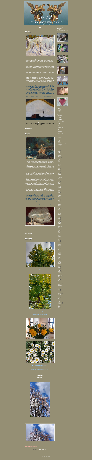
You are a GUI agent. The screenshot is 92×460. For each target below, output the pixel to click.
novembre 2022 (59, 185)
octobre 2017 (59, 235)
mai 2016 (59, 249)
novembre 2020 (59, 205)
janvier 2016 (59, 252)
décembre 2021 (59, 194)
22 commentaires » (43, 449)
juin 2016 (59, 248)
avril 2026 (59, 152)
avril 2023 (59, 181)
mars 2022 (59, 192)
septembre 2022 (60, 187)
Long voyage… (28, 133)
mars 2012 (59, 290)
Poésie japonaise (60, 141)
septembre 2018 (60, 226)
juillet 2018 (59, 228)
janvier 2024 (59, 174)
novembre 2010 (59, 303)
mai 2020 (59, 210)
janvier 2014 (59, 272)
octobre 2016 (59, 245)
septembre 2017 (60, 236)
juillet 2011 (59, 296)
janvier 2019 (59, 223)
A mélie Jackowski (60, 115)
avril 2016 (59, 250)
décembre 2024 (59, 165)
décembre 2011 (59, 292)
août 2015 (59, 256)
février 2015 (59, 261)
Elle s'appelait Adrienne (60, 127)
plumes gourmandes (60, 111)
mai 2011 (59, 298)
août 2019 (59, 217)
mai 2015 (59, 259)
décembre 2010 (59, 302)
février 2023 (59, 183)
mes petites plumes (60, 109)
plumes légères (39, 449)
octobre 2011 (59, 294)
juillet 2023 (59, 179)
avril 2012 (59, 289)
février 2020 (59, 212)
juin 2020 (59, 209)
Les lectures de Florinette (60, 135)
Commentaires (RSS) (48, 456)
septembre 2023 (60, 177)
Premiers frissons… (29, 238)
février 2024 (59, 173)
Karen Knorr (59, 129)
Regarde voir (59, 142)
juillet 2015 (59, 257)
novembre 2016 (59, 244)
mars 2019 (59, 221)
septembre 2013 (60, 275)
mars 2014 (59, 270)
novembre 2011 (59, 293)
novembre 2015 (59, 254)
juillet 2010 (59, 306)
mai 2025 (59, 161)
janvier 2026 (59, 154)
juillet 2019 (59, 218)
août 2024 (59, 168)
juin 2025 (59, 160)
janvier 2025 (59, 164)
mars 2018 (59, 231)
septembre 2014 (60, 265)
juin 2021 (59, 199)
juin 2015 (59, 258)
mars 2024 (59, 172)
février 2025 (59, 163)
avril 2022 (59, 191)
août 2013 (59, 276)
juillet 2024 (59, 169)
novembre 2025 (59, 156)
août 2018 (59, 227)
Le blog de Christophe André (61, 134)
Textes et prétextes (60, 144)
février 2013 (59, 281)
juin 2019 (59, 219)
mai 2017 (59, 239)
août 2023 (59, 178)
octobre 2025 (59, 157)
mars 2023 (59, 182)
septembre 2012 (60, 285)
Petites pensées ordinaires (61, 140)
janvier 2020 (59, 213)
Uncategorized (59, 112)
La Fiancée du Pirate (60, 131)
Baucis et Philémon (60, 119)
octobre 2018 (59, 225)
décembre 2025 (59, 155)
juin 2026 (59, 150)
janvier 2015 (59, 262)
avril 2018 (59, 230)
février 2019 (59, 222)
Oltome (58, 139)
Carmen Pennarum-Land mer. (61, 121)
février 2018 (59, 232)
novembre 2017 (59, 234)
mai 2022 (59, 190)
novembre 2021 (59, 195)
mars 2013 (59, 280)
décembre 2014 (59, 263)
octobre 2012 (59, 284)
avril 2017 (59, 240)
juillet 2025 (59, 159)
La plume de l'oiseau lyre (60, 133)
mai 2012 (59, 288)
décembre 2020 (59, 204)
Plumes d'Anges (60, 27)
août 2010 (59, 305)
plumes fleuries (59, 110)
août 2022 (59, 188)
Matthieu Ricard (59, 138)
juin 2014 (59, 268)
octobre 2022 (59, 186)
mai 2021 (59, 200)
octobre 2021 (59, 196)
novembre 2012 (59, 283)
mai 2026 (59, 151)
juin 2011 (59, 297)
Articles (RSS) (43, 456)
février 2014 (59, 271)
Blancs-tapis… (28, 31)
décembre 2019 (59, 214)
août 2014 (59, 266)
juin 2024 (59, 170)
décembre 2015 (59, 253)
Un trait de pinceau (60, 145)
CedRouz (59, 123)
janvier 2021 (59, 203)
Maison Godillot (59, 137)
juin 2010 (59, 307)
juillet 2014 (59, 267)
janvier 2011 (59, 301)
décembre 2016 (59, 243)
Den (58, 125)
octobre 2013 (59, 274)
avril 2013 (59, 279)
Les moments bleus (60, 136)
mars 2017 (59, 241)
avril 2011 (59, 299)
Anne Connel (59, 117)
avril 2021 (59, 201)
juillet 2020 (59, 208)
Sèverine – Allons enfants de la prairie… (62, 143)
